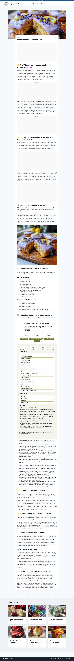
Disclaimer (53, 658)
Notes (53, 349)
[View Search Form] (70, 4)
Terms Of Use (60, 658)
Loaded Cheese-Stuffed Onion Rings (23, 594)
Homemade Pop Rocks (36, 619)
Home (29, 3)
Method (43, 349)
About (38, 3)
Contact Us (43, 3)
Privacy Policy (67, 658)
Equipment (33, 349)
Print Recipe (27, 330)
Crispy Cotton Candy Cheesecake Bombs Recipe (35, 642)
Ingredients (22, 349)
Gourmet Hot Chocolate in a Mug (51, 594)
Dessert (18, 37)
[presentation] (17, 611)
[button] (53, 355)
